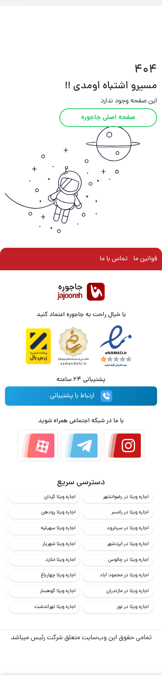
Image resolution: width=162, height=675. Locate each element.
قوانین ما (145, 259)
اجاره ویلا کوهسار (58, 591)
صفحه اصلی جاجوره (108, 117)
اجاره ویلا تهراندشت (55, 607)
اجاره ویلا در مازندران (127, 591)
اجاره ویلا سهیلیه (58, 528)
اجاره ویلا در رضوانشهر (126, 497)
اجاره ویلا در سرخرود (128, 528)
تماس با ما (114, 259)
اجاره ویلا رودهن (58, 512)
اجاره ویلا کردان (60, 497)
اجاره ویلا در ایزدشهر (128, 544)
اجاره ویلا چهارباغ (58, 575)
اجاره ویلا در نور (133, 607)
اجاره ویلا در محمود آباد (124, 575)
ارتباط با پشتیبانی (72, 396)
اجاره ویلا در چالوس (128, 560)
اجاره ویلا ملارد (60, 560)
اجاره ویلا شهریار (59, 544)
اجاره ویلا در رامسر (130, 512)
